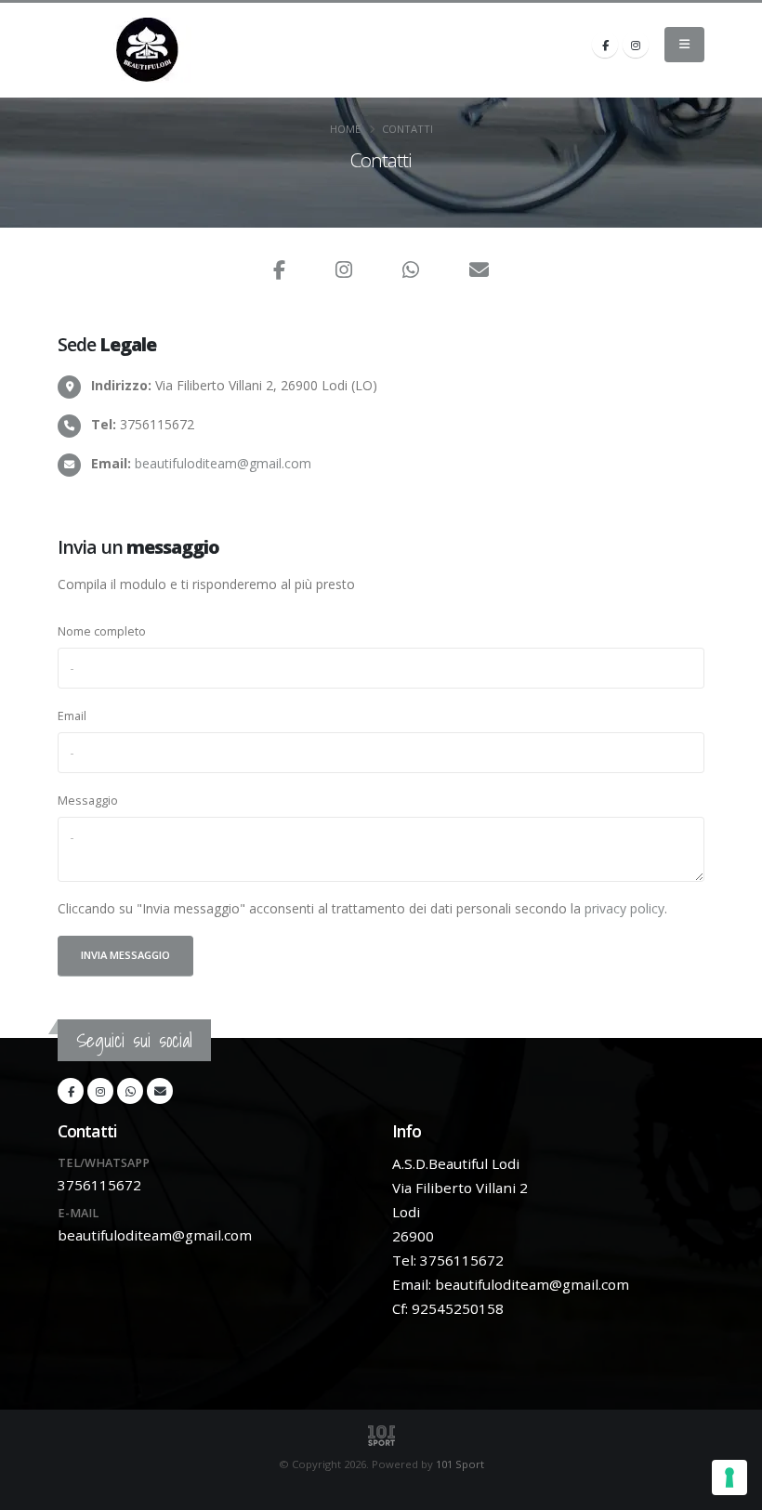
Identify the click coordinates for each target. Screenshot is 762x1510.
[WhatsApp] (130, 1091)
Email (72, 716)
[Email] (479, 272)
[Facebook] (605, 45)
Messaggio (88, 800)
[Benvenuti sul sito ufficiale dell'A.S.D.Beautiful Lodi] (148, 50)
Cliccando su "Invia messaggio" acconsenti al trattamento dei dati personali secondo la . (362, 908)
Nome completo (102, 631)
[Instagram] (636, 45)
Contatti (407, 129)
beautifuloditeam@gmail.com (223, 463)
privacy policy (624, 908)
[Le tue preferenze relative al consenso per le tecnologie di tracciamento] (729, 1477)
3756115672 (99, 1184)
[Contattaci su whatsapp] (410, 272)
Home (345, 129)
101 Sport (460, 1464)
